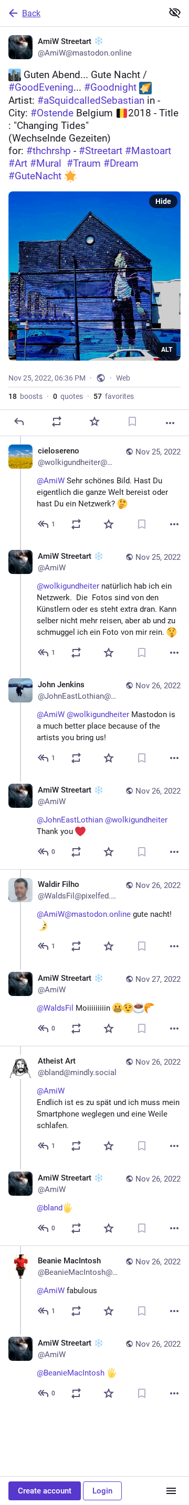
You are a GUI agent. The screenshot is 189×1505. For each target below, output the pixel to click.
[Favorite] (94, 421)
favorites (113, 396)
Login (102, 1491)
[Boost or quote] (56, 421)
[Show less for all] (175, 12)
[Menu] (171, 1491)
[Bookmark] (132, 421)
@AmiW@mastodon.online (84, 914)
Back (31, 13)
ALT (166, 349)
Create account (44, 1491)
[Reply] (19, 421)
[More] (170, 423)
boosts (25, 396)
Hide (163, 201)
